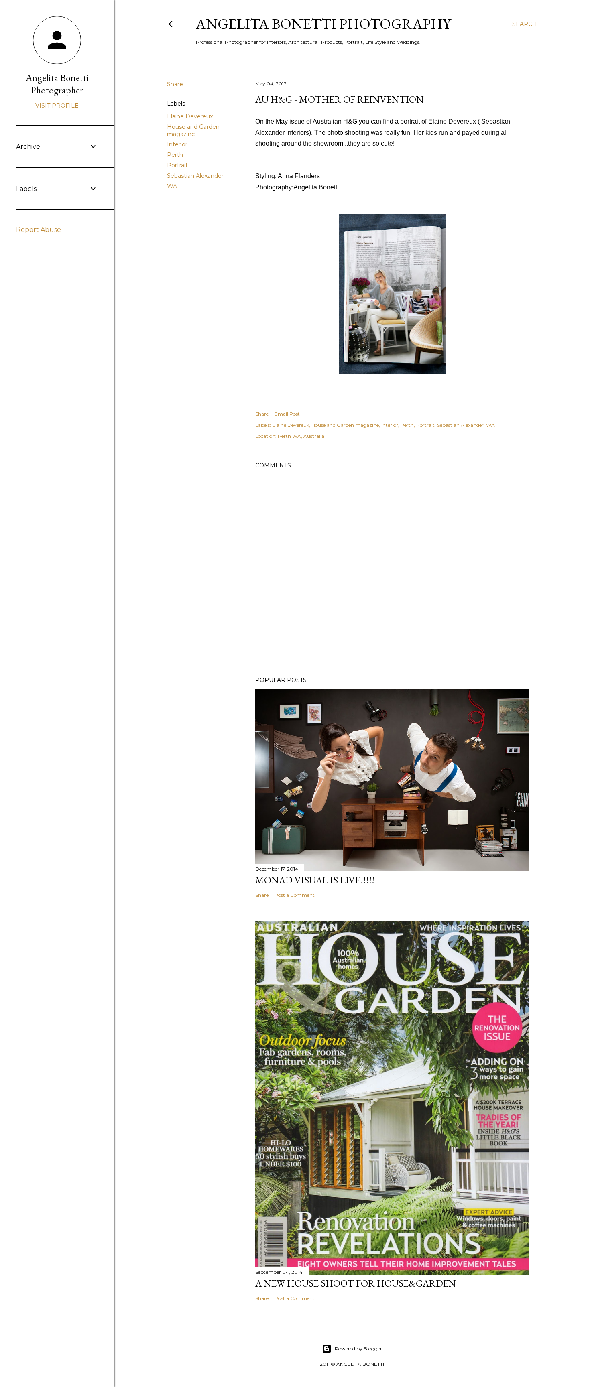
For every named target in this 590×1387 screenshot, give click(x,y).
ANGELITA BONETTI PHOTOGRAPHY (323, 23)
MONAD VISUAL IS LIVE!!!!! (314, 880)
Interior (177, 144)
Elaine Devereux (190, 116)
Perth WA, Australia (301, 436)
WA (172, 186)
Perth (175, 154)
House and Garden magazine (193, 130)
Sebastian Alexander (195, 175)
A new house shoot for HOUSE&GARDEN (355, 1283)
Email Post (287, 414)
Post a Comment (295, 895)
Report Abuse (38, 230)
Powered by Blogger (358, 1349)
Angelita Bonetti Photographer (57, 83)
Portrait (177, 165)
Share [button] (175, 84)
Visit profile (57, 105)
